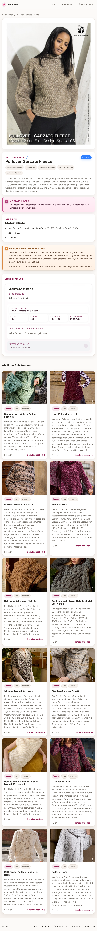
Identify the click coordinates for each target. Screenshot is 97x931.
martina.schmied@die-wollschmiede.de (73, 266)
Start (54, 4)
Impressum (76, 926)
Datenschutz (89, 926)
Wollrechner (67, 4)
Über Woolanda (85, 4)
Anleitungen (7, 14)
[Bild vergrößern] (48, 83)
